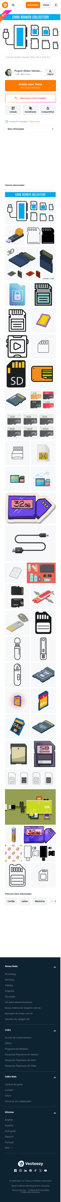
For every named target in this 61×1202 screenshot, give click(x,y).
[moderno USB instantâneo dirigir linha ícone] (17, 924)
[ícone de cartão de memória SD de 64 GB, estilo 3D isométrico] (17, 1028)
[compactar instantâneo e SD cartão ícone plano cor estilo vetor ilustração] (17, 654)
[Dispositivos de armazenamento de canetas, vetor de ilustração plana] (19, 770)
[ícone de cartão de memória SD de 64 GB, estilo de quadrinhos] (17, 1002)
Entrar (46, 5)
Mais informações (16, 127)
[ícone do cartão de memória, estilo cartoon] (18, 1107)
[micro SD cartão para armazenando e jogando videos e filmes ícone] (17, 417)
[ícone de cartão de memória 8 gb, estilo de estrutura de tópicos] (15, 748)
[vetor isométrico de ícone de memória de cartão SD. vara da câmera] (16, 500)
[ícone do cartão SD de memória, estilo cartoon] (17, 1054)
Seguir (50, 74)
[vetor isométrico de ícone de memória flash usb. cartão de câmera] (15, 234)
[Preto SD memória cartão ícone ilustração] (17, 872)
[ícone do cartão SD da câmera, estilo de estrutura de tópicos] (17, 340)
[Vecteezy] (5, 5)
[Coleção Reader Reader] (30, 205)
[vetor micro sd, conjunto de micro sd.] (18, 523)
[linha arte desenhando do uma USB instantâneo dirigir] (17, 950)
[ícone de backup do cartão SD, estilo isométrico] (17, 976)
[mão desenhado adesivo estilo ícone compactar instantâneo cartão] (30, 683)
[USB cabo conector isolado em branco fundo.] (30, 719)
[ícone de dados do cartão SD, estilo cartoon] (17, 314)
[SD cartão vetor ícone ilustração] (17, 443)
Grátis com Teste (30, 85)
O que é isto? (34, 121)
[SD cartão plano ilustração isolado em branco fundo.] (42, 445)
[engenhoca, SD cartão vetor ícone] (17, 576)
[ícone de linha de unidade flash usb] (17, 898)
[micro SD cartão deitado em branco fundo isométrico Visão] (17, 1080)
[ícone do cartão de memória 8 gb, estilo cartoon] (17, 391)
